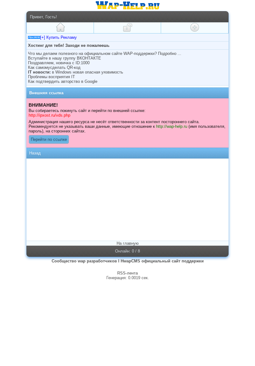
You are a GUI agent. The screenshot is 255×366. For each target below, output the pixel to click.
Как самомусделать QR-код (54, 67)
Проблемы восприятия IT (51, 76)
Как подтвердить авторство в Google (62, 81)
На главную (128, 243)
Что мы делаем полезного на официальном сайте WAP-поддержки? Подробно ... (104, 53)
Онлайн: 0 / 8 (127, 251)
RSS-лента (127, 273)
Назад (35, 153)
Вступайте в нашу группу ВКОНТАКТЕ (64, 58)
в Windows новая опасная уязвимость (87, 72)
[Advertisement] (80, 199)
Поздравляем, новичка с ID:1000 (59, 62)
